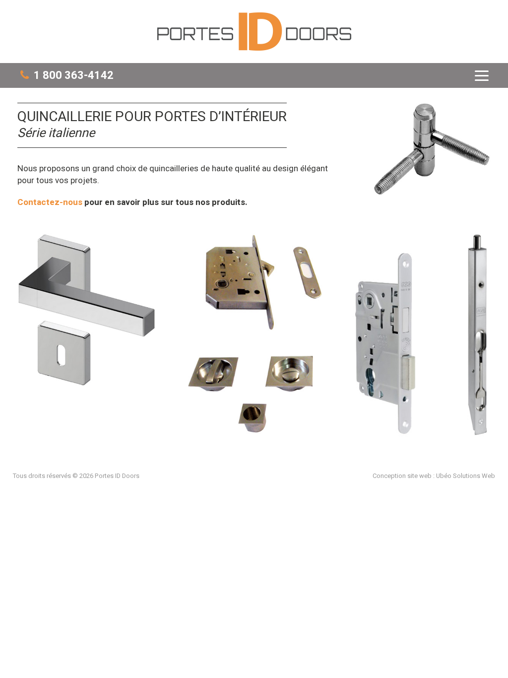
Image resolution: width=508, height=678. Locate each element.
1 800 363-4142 (71, 75)
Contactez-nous (49, 202)
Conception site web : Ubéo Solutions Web (434, 475)
